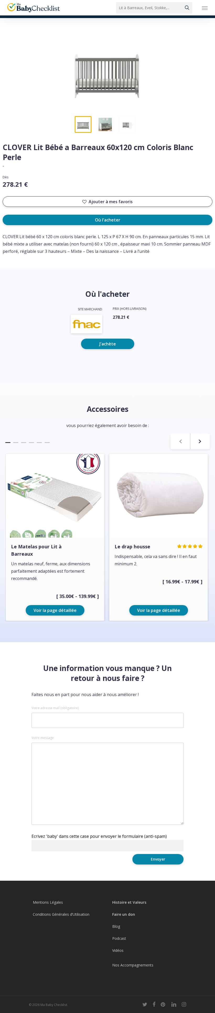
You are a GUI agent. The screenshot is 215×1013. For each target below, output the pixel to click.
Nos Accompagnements (132, 965)
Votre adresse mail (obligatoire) (55, 708)
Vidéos (117, 950)
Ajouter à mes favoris (111, 201)
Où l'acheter (107, 220)
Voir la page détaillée (55, 610)
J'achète (107, 344)
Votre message (42, 738)
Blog (116, 926)
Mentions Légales (48, 902)
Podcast (119, 938)
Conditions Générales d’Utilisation (61, 914)
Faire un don (123, 914)
